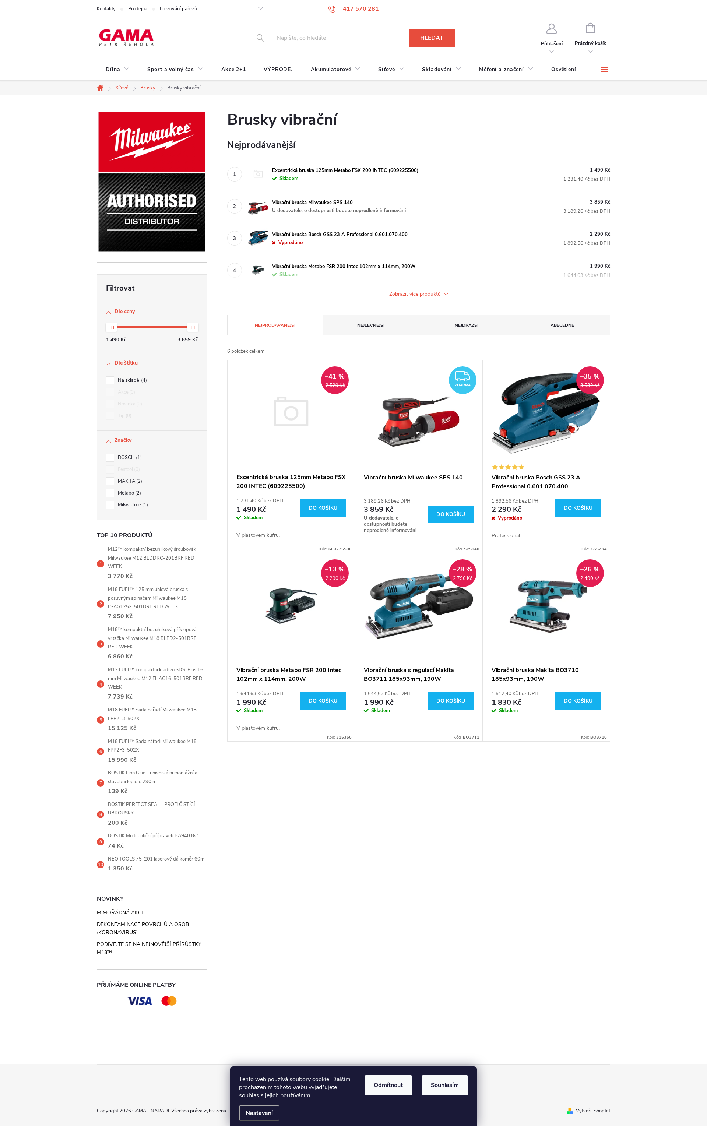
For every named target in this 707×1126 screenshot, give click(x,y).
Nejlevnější (370, 325)
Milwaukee (132, 505)
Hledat (431, 38)
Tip (124, 415)
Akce (126, 392)
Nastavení (259, 1113)
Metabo (129, 493)
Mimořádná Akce (120, 912)
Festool (128, 469)
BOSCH (129, 457)
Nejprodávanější (275, 325)
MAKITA (129, 481)
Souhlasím (445, 1085)
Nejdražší (466, 325)
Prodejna (137, 9)
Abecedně (562, 325)
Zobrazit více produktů (415, 294)
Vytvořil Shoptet (593, 1111)
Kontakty (106, 9)
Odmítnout (388, 1085)
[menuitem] (117, 69)
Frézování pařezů (178, 9)
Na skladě (131, 380)
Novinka (129, 404)
